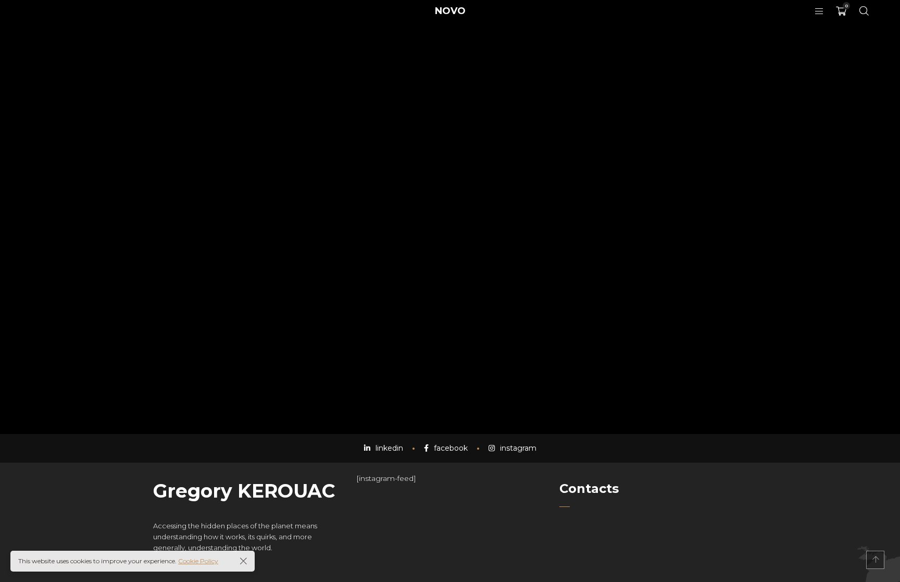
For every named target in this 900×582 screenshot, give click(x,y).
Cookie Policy (198, 561)
